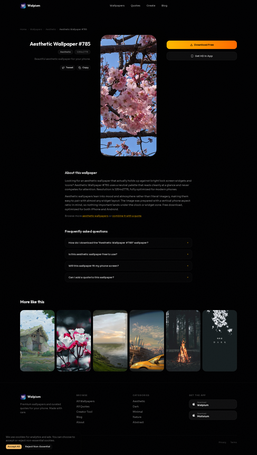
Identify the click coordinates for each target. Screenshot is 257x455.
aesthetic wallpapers (95, 216)
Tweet (69, 67)
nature (137, 417)
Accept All (14, 446)
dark (136, 406)
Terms (233, 442)
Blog (164, 5)
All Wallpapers (85, 401)
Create (151, 5)
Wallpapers (117, 5)
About (80, 422)
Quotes (135, 5)
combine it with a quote (126, 216)
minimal (138, 411)
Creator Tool (84, 411)
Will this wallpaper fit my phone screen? (128, 265)
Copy (85, 67)
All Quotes (83, 406)
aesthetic (51, 29)
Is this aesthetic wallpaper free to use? (128, 254)
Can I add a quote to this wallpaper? (128, 277)
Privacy (222, 442)
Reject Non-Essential (37, 446)
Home (23, 29)
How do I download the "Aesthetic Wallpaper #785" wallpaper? (128, 242)
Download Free (204, 44)
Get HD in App (204, 56)
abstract (138, 422)
